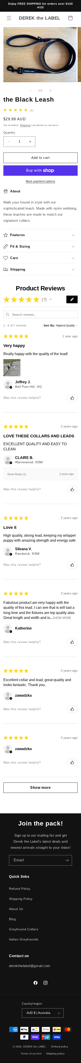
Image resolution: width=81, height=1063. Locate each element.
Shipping (25, 125)
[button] (9, 18)
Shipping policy (55, 1053)
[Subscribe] (67, 860)
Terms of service (31, 1053)
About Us (16, 909)
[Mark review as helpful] (72, 397)
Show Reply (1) (16, 474)
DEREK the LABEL (34, 1046)
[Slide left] (31, 91)
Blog (12, 919)
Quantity (9, 132)
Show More (62, 618)
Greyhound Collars (23, 929)
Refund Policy (19, 888)
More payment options (40, 181)
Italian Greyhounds (23, 939)
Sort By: (49, 325)
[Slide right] (50, 91)
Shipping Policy (21, 899)
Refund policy (59, 1046)
